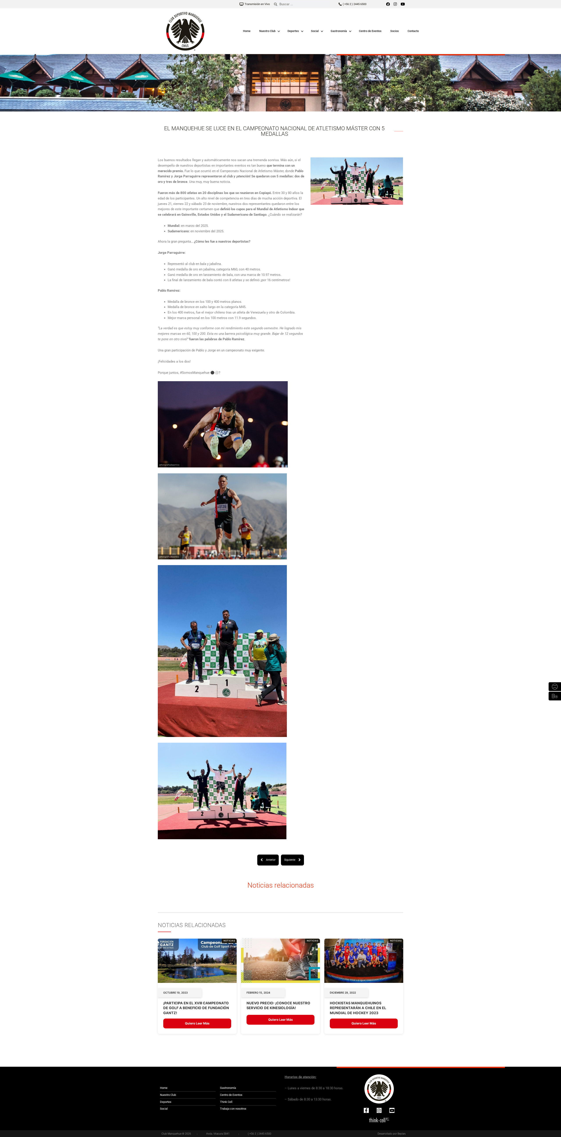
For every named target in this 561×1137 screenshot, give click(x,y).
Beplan (401, 1133)
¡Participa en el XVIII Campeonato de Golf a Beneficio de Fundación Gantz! (196, 1008)
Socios (394, 31)
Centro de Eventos (370, 31)
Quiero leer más (197, 1023)
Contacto (413, 31)
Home (246, 31)
